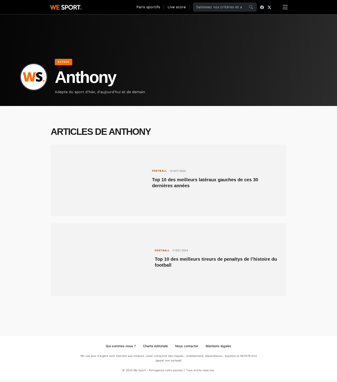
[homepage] (65, 7)
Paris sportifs (148, 7)
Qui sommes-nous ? (121, 346)
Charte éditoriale (155, 346)
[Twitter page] (269, 7)
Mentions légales (218, 346)
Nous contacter (186, 346)
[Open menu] (285, 7)
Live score (177, 7)
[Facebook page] (262, 7)
